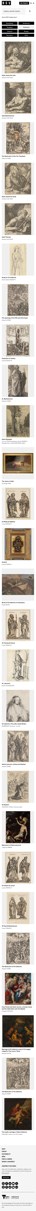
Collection (26, 27)
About (3, 1149)
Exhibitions (26, 23)
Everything (9, 23)
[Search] (31, 3)
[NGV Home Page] (6, 3)
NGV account (5, 1173)
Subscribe (6, 1177)
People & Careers (7, 1159)
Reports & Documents (8, 1161)
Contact (4, 1151)
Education (10, 35)
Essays (26, 31)
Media (3, 1156)
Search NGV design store (9, 17)
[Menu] (33, 3)
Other (26, 35)
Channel (9, 31)
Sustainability (6, 1154)
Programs (10, 27)
